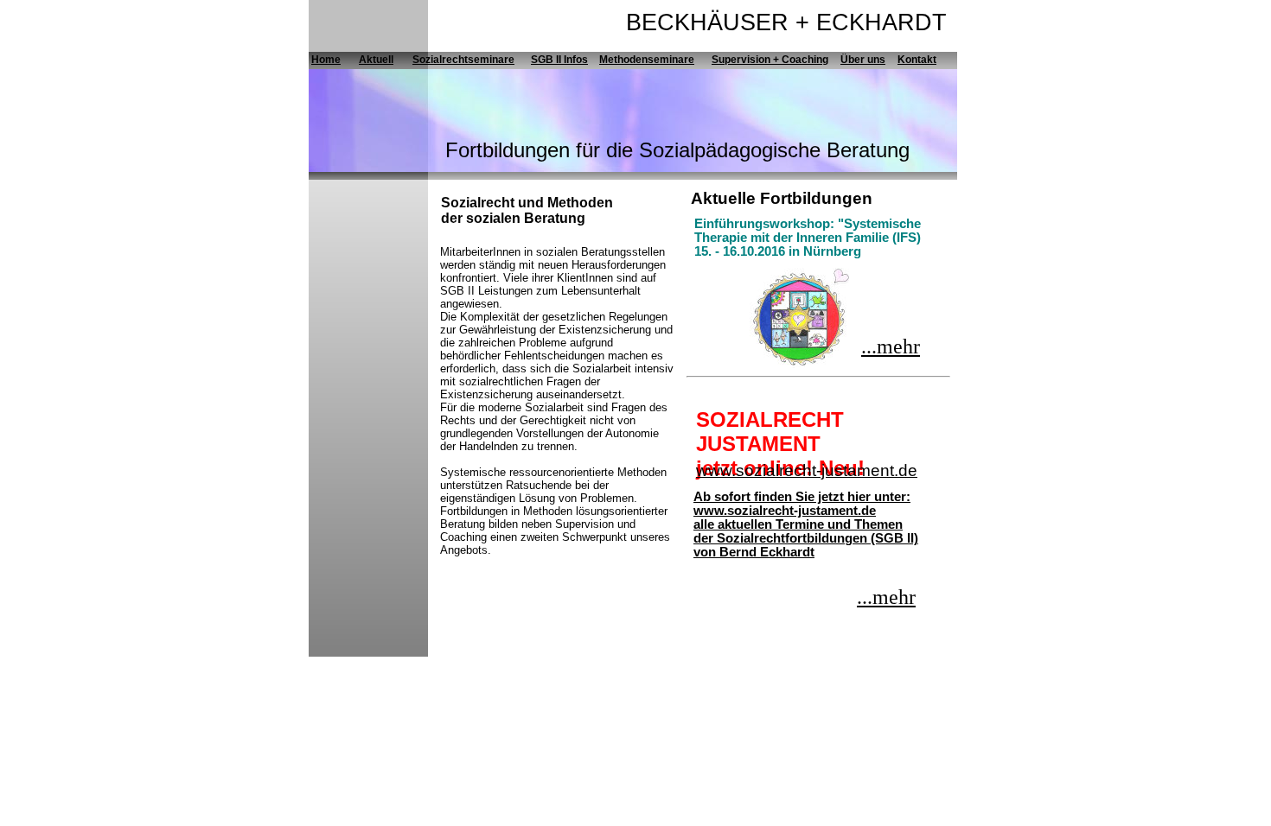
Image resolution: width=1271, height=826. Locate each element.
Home (326, 60)
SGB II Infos (559, 60)
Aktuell (376, 60)
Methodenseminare (646, 60)
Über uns (862, 60)
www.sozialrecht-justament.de (806, 470)
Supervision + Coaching (770, 60)
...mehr (890, 346)
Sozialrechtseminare (463, 60)
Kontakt (916, 60)
